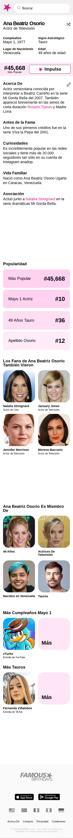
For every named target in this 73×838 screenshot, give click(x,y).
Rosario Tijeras (39, 107)
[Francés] (36, 810)
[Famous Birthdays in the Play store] (49, 797)
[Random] (68, 24)
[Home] (36, 776)
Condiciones (59, 821)
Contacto (28, 821)
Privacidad (42, 821)
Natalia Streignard (40, 199)
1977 (21, 42)
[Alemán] (61, 810)
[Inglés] (12, 810)
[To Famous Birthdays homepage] (7, 7)
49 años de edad (52, 53)
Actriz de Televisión (19, 28)
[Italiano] (49, 810)
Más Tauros (14, 667)
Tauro (42, 42)
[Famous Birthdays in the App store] (24, 797)
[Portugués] (24, 810)
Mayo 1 (9, 42)
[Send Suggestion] (69, 85)
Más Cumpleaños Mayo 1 (27, 612)
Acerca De (13, 821)
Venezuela (11, 53)
